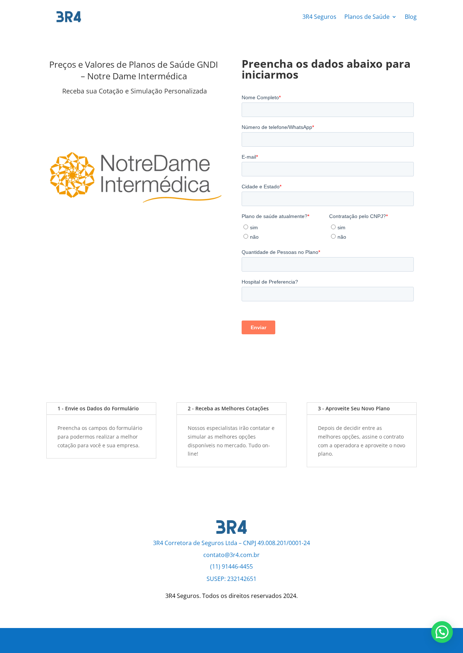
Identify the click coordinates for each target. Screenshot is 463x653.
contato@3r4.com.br (231, 555)
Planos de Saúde (367, 17)
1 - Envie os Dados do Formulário (98, 408)
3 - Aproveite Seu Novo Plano (354, 408)
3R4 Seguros (319, 17)
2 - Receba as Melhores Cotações (228, 408)
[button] (442, 632)
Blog (411, 17)
